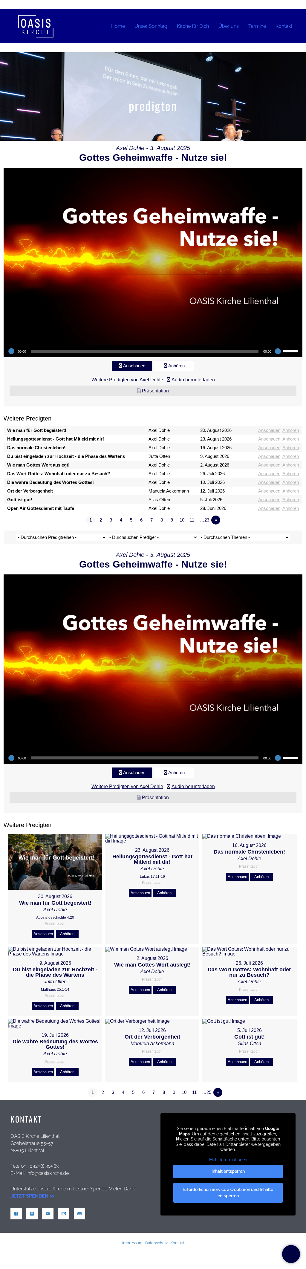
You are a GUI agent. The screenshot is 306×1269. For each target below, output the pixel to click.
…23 (204, 519)
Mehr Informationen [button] (228, 1159)
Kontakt (284, 26)
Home (118, 26)
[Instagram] (32, 1213)
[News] (79, 1213)
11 (192, 519)
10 (182, 519)
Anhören (176, 365)
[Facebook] (16, 1213)
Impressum (132, 1242)
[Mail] (63, 1213)
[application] (153, 351)
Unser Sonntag (150, 26)
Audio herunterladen (193, 379)
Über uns (228, 26)
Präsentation (155, 390)
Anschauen (134, 365)
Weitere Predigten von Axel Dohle (127, 379)
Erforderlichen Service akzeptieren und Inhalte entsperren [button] (228, 1192)
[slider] (291, 350)
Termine (257, 26)
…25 (206, 1092)
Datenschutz (156, 1242)
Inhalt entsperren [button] (228, 1171)
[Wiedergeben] (11, 351)
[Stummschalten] (278, 351)
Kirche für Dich (193, 26)
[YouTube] (47, 1213)
